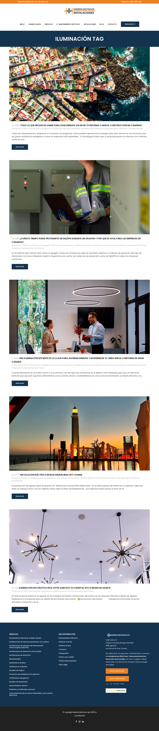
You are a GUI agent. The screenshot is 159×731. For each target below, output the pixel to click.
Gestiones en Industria (18, 667)
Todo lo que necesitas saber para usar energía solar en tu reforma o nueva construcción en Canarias (81, 125)
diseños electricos (83, 245)
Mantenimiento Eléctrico (68, 638)
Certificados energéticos (19, 678)
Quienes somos (65, 646)
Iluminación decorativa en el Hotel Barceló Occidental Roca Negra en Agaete (65, 587)
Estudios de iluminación (18, 682)
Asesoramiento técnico (18, 686)
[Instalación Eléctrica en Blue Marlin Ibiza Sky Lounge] (79, 433)
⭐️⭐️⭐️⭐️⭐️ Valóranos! (116, 691)
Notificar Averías (65, 642)
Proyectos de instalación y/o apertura (24, 674)
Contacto (62, 649)
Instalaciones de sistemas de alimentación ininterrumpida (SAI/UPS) (26, 647)
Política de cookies (66, 657)
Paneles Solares (135, 128)
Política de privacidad (67, 661)
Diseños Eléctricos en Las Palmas (33, 1)
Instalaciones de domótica (20, 655)
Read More (20, 147)
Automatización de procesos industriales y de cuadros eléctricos (31, 694)
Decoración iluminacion (63, 245)
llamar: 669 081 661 (117, 671)
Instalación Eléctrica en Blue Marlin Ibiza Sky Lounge (51, 474)
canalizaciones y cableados (42, 478)
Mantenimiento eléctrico (116, 128)
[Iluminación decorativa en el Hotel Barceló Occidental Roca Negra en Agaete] (79, 546)
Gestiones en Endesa (17, 663)
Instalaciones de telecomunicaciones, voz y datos (29, 642)
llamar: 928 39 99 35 (117, 679)
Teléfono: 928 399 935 (131, 1)
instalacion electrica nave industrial (110, 245)
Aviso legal (63, 665)
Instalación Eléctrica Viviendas (66, 128)
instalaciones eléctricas (92, 128)
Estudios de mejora (16, 670)
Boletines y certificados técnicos (22, 689)
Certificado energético (40, 128)
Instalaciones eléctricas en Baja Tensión (25, 638)
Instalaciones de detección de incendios (25, 651)
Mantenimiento (15, 659)
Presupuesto (130, 24)
